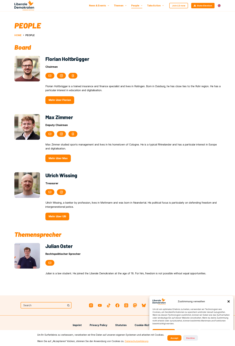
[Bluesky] (144, 305)
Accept (174, 338)
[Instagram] (91, 305)
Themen (118, 5)
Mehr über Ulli (57, 216)
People (135, 5)
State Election (204, 5)
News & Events (97, 5)
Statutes (121, 325)
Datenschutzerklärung (136, 341)
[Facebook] (117, 305)
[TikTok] (109, 305)
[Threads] (126, 305)
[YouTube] (100, 305)
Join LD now (178, 5)
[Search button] (68, 305)
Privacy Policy (98, 325)
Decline (190, 338)
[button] (228, 301)
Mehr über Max (58, 158)
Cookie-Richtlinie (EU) (148, 325)
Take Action (154, 5)
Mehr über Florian (60, 100)
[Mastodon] (135, 305)
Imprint (77, 325)
